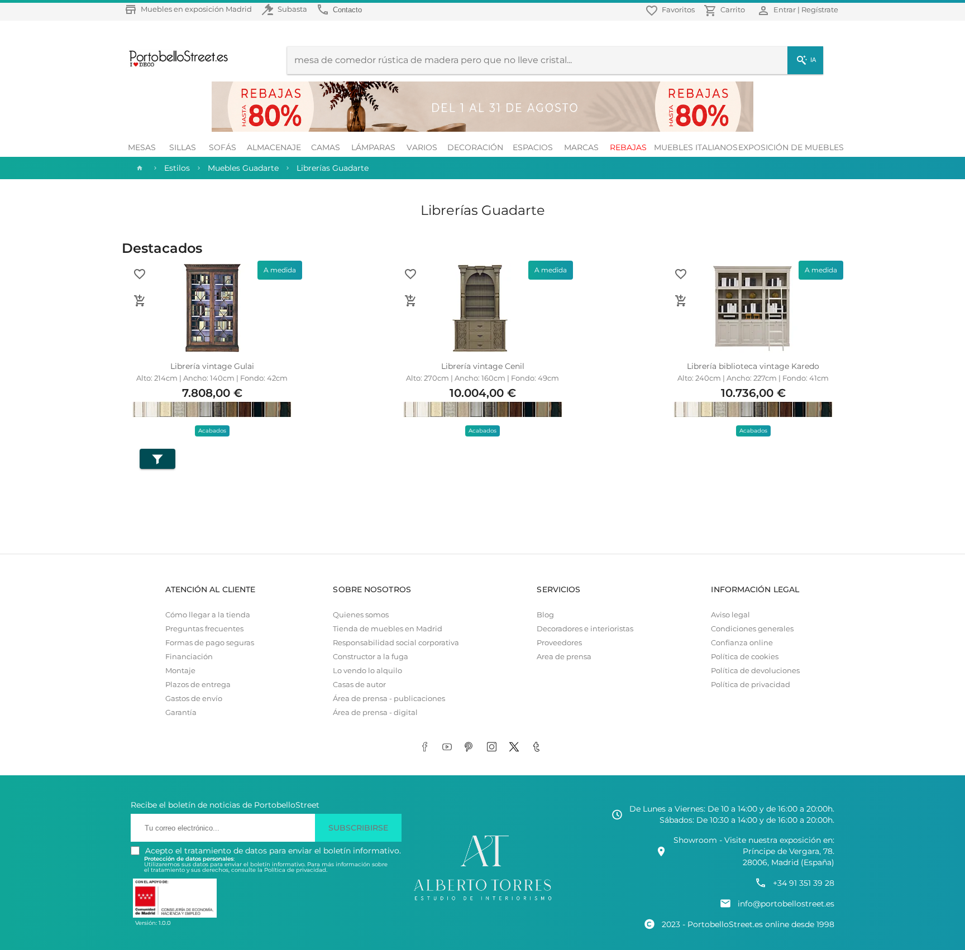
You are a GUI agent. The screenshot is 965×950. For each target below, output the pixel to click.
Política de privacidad (750, 684)
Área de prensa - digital (375, 712)
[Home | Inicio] (138, 168)
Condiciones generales (752, 629)
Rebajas (628, 147)
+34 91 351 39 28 (803, 883)
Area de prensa (564, 656)
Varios (422, 147)
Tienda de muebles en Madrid (387, 629)
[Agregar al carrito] (139, 300)
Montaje (180, 670)
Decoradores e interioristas (585, 629)
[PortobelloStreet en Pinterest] (471, 747)
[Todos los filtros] (157, 459)
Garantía (181, 712)
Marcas (581, 147)
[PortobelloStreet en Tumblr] (538, 747)
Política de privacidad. (295, 870)
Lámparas (373, 147)
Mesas (142, 147)
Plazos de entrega (198, 684)
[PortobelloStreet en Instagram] (493, 747)
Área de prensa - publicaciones (389, 698)
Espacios (533, 147)
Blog (545, 615)
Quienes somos (361, 615)
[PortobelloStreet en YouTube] (449, 747)
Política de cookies (744, 656)
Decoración (475, 147)
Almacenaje (274, 147)
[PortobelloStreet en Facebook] (426, 747)
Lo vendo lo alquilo (367, 670)
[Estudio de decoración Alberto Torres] (482, 901)
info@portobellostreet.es (786, 904)
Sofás (222, 147)
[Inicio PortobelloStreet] (175, 65)
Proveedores (559, 643)
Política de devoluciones (755, 670)
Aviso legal (730, 615)
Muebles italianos (696, 147)
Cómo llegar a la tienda (207, 615)
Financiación (189, 656)
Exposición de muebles (791, 147)
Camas (325, 147)
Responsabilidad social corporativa (396, 643)
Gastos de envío (193, 698)
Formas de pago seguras (209, 643)
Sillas (182, 147)
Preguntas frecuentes (204, 629)
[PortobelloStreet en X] (516, 747)
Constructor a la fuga (370, 656)
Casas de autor (359, 684)
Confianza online (742, 643)
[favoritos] (139, 274)
